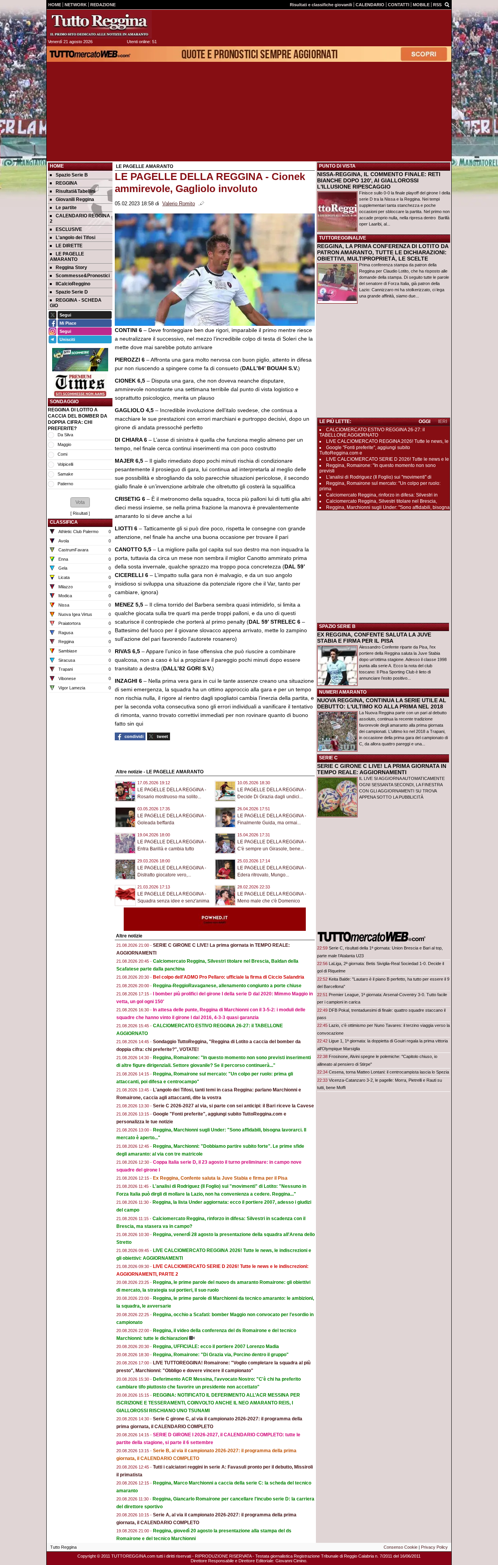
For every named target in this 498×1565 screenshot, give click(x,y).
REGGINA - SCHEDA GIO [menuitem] (76, 302)
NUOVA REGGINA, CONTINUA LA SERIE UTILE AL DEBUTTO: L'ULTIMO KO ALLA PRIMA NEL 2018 (381, 703)
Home (57, 166)
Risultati (80, 513)
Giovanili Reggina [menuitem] (75, 199)
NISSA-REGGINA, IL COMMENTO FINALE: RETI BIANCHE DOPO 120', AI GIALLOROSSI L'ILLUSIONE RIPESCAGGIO (378, 180)
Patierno (65, 483)
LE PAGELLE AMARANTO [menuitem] (67, 256)
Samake (65, 474)
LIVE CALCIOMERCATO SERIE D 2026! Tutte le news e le (387, 459)
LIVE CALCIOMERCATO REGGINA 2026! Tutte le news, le (387, 441)
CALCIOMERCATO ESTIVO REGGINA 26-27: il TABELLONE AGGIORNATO (372, 432)
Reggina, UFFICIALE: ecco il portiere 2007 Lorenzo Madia (216, 1346)
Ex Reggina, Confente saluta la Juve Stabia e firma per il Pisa (220, 1178)
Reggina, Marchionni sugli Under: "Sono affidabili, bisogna (388, 507)
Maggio (64, 444)
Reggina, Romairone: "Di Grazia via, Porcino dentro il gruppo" (221, 1354)
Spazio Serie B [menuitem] (72, 175)
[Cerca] (447, 4)
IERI (442, 421)
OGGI (424, 421)
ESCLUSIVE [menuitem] (69, 229)
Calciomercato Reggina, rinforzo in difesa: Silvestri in (382, 495)
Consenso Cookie (400, 1547)
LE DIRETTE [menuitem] (69, 245)
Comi (62, 454)
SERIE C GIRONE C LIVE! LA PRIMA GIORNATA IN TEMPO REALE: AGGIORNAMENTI (381, 769)
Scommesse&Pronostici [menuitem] (83, 275)
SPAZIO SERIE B (337, 626)
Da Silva (65, 434)
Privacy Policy (434, 1547)
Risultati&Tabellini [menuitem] (75, 191)
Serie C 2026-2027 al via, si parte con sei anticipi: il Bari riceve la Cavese (233, 1106)
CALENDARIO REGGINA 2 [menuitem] (80, 218)
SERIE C (328, 758)
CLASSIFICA (64, 522)
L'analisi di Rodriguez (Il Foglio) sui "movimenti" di (378, 477)
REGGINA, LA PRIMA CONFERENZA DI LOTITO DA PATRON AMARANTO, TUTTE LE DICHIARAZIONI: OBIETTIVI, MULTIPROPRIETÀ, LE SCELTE (382, 252)
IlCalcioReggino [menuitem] (73, 284)
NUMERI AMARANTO (342, 692)
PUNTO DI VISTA (337, 166)
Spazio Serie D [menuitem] (72, 292)
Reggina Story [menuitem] (71, 267)
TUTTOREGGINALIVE (342, 238)
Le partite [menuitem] (66, 207)
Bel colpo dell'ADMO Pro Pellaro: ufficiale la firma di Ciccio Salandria (228, 977)
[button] (80, 502)
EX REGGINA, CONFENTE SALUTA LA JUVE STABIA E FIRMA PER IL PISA (374, 637)
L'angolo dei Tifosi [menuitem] (75, 237)
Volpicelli (65, 464)
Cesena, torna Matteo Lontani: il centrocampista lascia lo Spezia (389, 1072)
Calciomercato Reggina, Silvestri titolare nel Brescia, (381, 501)
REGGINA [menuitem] (66, 183)
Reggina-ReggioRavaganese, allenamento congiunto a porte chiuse (227, 985)
